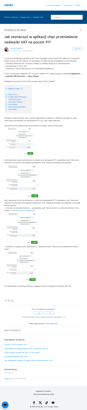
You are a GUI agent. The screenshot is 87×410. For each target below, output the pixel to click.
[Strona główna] (8, 6)
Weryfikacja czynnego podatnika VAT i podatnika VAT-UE (26, 349)
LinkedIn (12, 300)
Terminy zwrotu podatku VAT (24, 210)
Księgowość (25, 17)
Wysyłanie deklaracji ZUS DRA (15, 357)
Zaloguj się (7, 378)
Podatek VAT (38, 17)
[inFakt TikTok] (46, 402)
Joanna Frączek (16, 48)
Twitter (9, 300)
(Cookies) (47, 391)
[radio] (38, 313)
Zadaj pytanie (68, 5)
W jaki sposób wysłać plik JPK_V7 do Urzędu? (22, 353)
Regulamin (40, 391)
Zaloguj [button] (78, 5)
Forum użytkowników (53, 5)
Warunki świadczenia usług (44, 394)
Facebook (5, 300)
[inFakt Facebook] (34, 402)
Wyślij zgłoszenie (51, 324)
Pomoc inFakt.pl (11, 17)
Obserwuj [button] (77, 48)
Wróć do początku (11, 330)
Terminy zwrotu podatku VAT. (15, 345)
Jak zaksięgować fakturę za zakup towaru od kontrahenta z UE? (28, 360)
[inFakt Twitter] (40, 402)
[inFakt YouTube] (53, 402)
